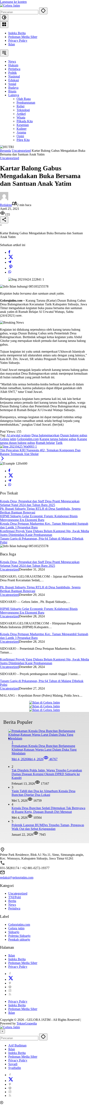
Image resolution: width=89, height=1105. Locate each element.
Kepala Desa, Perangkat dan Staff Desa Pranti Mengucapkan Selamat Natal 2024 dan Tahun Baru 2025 (39, 503)
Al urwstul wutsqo (18, 435)
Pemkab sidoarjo (19, 939)
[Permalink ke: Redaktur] (4, 199)
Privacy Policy (17, 40)
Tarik (59, 442)
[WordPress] (10, 987)
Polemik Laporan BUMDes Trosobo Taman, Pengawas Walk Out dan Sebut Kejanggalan (48, 827)
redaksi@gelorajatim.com (16, 877)
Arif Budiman (17, 1045)
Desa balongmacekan (45, 435)
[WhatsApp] (9, 272)
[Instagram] (10, 990)
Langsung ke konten (13, 2)
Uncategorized (9, 158)
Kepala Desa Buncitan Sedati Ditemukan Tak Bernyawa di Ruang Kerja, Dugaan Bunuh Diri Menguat (48, 810)
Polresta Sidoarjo (19, 935)
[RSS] (10, 994)
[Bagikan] (4, 219)
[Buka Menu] (4, 24)
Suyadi (12, 1064)
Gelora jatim (8, 439)
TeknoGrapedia (27, 1023)
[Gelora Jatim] (10, 5)
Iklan (11, 44)
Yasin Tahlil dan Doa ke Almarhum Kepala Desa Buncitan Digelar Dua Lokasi (43, 793)
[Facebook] (9, 252)
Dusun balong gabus (73, 435)
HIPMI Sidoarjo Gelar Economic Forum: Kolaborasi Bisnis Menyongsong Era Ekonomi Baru (39, 518)
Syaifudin (14, 1068)
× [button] (2, 1031)
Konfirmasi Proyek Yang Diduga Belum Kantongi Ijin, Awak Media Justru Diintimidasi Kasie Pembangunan (44, 533)
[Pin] (10, 268)
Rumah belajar (45, 442)
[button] (43, 10)
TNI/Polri (14, 897)
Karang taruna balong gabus (58, 439)
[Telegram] (9, 262)
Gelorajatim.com (28, 439)
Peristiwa (14, 908)
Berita (12, 901)
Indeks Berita (17, 33)
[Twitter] (10, 258)
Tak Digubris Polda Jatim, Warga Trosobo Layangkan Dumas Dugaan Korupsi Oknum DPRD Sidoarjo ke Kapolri (47, 774)
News (12, 904)
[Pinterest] (10, 983)
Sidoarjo (13, 932)
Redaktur (6, 205)
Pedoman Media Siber (22, 37)
